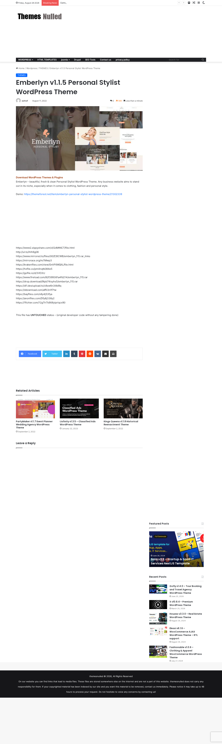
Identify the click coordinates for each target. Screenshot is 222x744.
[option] (176, 549)
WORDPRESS (24, 59)
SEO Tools (90, 59)
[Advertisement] (143, 31)
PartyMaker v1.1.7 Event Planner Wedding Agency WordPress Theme (34, 424)
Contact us (105, 59)
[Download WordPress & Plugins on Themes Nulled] (40, 16)
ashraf (25, 101)
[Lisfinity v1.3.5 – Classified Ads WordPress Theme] (79, 408)
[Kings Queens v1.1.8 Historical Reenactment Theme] (123, 408)
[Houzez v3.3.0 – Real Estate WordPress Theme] (158, 618)
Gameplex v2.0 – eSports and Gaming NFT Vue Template (89, 2)
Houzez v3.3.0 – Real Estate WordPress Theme (186, 615)
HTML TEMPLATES (47, 59)
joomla (64, 59)
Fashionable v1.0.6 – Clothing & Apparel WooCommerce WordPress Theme (186, 652)
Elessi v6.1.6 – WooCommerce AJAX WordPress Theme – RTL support (184, 633)
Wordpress (31, 68)
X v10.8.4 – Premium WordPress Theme (181, 603)
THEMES (43, 68)
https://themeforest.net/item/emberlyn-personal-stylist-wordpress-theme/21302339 (73, 194)
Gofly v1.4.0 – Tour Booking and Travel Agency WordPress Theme (186, 590)
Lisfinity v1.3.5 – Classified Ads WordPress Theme (78, 423)
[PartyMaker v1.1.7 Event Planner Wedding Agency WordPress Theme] (35, 408)
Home (21, 68)
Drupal (77, 59)
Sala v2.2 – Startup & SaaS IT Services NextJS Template (172, 561)
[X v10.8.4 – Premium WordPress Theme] (158, 604)
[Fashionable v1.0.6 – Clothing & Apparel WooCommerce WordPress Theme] (158, 652)
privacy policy (123, 59)
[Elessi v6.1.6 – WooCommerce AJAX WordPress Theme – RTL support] (158, 631)
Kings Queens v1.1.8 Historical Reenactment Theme (121, 423)
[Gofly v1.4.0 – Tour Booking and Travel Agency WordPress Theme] (158, 589)
